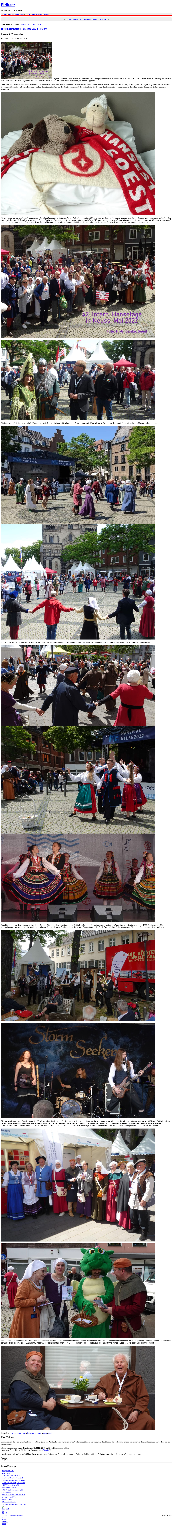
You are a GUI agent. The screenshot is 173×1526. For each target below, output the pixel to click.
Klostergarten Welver (9, 1487)
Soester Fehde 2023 (8, 1492)
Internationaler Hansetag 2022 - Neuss (24, 28)
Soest (39, 24)
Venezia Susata (7, 1499)
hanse (24, 1433)
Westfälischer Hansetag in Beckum (13, 1483)
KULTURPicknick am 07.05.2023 (13, 1495)
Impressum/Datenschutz (40, 14)
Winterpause (6, 1473)
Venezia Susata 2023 (9, 1497)
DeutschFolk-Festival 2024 (11, 1475)
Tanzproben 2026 (8, 1471)
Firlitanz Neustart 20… (73, 19)
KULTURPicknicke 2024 (10, 1485)
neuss (45, 1433)
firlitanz (18, 1433)
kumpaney (38, 1433)
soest (50, 1433)
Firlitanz (8, 4)
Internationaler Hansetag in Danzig (13, 1480)
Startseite (87, 19)
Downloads (19, 14)
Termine (5, 14)
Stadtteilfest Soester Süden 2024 (13, 1478)
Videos (27, 14)
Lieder (11, 14)
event (12, 1433)
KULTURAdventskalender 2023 (12, 1490)
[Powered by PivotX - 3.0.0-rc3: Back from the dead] (5, 1524)
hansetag (30, 1433)
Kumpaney (32, 24)
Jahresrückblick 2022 (100, 19)
